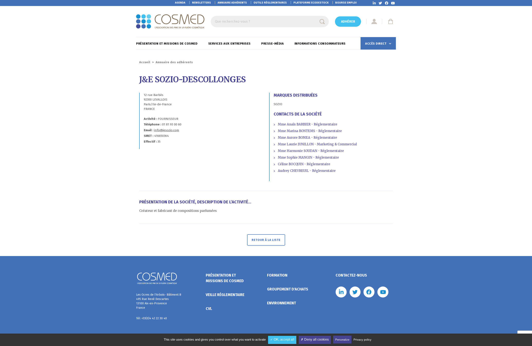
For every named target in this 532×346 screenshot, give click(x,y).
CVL (209, 308)
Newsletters (201, 2)
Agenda (180, 2)
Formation (277, 275)
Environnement (281, 303)
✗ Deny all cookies (315, 339)
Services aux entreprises (230, 43)
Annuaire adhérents (232, 2)
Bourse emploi (346, 2)
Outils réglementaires (270, 2)
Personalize (342, 339)
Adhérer (348, 21)
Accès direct (376, 43)
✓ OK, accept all (282, 339)
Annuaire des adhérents (174, 62)
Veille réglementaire (225, 295)
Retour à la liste (266, 240)
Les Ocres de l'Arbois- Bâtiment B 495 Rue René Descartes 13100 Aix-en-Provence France (158, 301)
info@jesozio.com (166, 130)
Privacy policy (362, 339)
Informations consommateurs (320, 43)
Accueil (144, 62)
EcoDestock (311, 2)
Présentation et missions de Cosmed (167, 43)
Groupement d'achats (287, 289)
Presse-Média (273, 43)
